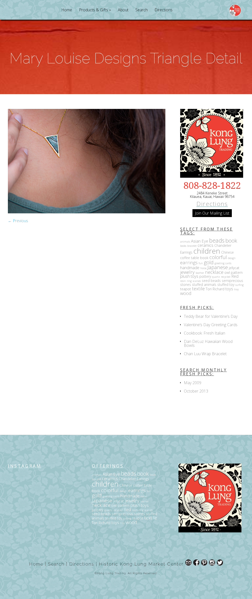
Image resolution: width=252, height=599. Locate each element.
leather (200, 273)
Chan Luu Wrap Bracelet (205, 353)
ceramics (205, 245)
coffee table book (194, 257)
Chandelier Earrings (134, 478)
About (123, 10)
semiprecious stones (128, 513)
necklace (214, 272)
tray (236, 289)
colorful (218, 257)
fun (201, 263)
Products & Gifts (93, 10)
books (183, 246)
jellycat (234, 267)
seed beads (211, 280)
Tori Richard (215, 289)
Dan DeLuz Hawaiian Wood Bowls (208, 343)
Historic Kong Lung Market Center (141, 564)
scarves (197, 281)
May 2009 (192, 382)
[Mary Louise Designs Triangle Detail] (86, 212)
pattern (237, 272)
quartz (216, 276)
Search (141, 10)
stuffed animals (204, 284)
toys (229, 289)
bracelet (192, 246)
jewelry (187, 272)
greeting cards (223, 263)
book (231, 240)
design (232, 258)
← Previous (18, 220)
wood (185, 293)
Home (66, 10)
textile (198, 288)
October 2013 (196, 391)
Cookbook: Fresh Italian (204, 333)
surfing (239, 285)
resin (183, 281)
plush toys (189, 276)
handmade (189, 267)
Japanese (217, 267)
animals (185, 241)
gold (209, 262)
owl (227, 272)
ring (189, 281)
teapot (185, 289)
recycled (225, 276)
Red (234, 276)
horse (203, 268)
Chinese (227, 252)
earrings (189, 262)
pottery (205, 276)
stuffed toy (225, 284)
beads (216, 240)
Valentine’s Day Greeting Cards (210, 324)
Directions (164, 10)
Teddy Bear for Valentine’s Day (210, 316)
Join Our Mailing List (212, 213)
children (206, 251)
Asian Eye (199, 241)
